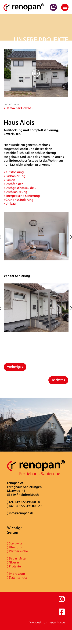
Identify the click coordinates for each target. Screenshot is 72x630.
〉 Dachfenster (13, 184)
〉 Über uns (14, 547)
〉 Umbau (10, 203)
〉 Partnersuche (17, 551)
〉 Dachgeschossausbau (20, 188)
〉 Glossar (13, 562)
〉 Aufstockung (14, 172)
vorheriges (15, 367)
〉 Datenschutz (17, 577)
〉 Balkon (9, 180)
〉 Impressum (16, 574)
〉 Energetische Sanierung (22, 196)
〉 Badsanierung (14, 176)
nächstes (58, 380)
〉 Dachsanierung (15, 192)
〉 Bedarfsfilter (17, 558)
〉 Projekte (14, 566)
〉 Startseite (14, 543)
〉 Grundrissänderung (19, 200)
